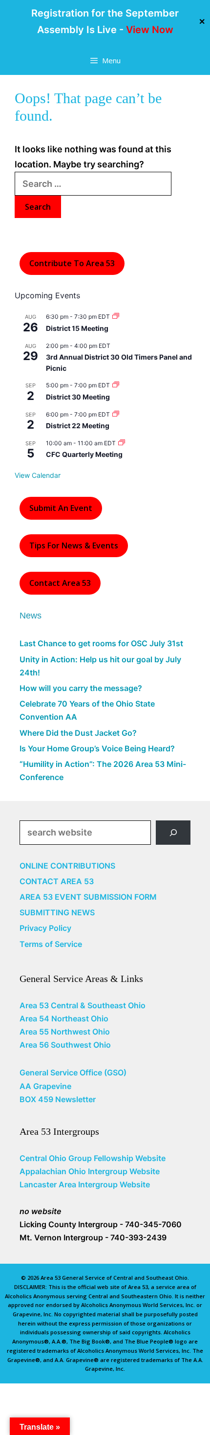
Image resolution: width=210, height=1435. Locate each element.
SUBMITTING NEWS (57, 912)
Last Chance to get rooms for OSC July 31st (101, 643)
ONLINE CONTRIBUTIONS (67, 866)
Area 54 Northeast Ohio (64, 1018)
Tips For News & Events (73, 545)
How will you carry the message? (81, 688)
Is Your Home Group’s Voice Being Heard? (97, 748)
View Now (149, 30)
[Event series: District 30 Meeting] (115, 385)
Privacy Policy (45, 928)
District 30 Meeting (78, 397)
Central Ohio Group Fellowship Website (93, 1158)
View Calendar (38, 475)
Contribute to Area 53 (72, 263)
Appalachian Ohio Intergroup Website (90, 1171)
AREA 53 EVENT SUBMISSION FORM (88, 897)
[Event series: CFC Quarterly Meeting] (121, 443)
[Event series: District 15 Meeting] (115, 316)
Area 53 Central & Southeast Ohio (83, 1005)
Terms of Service (51, 944)
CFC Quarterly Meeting (84, 454)
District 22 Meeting (77, 425)
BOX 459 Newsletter (58, 1099)
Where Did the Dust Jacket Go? (78, 733)
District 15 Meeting (77, 328)
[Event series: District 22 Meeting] (115, 414)
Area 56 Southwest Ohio (65, 1045)
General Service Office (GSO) (73, 1072)
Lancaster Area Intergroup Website (85, 1184)
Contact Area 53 (60, 583)
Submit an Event (60, 508)
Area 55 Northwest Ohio (65, 1031)
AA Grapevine (45, 1086)
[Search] (173, 832)
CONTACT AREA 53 (57, 881)
